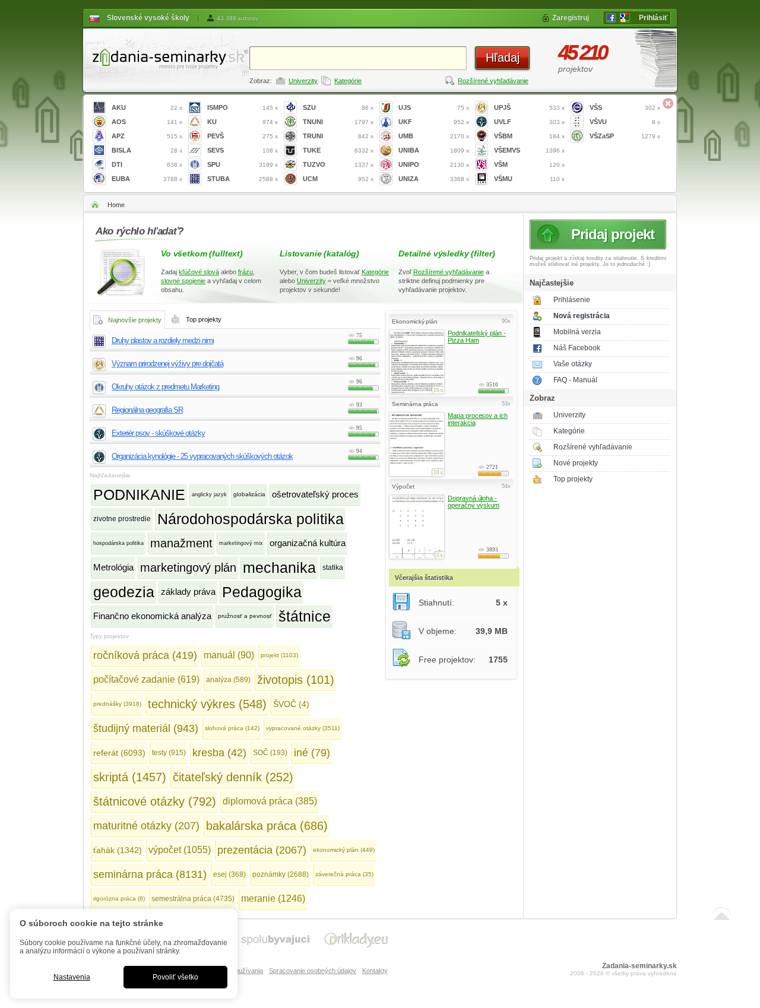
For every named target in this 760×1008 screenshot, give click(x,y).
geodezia (123, 592)
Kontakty (375, 970)
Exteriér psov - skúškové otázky (158, 433)
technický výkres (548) (207, 704)
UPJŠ (529, 107)
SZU (338, 107)
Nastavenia (71, 977)
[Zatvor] (668, 103)
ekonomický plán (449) (344, 850)
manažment (181, 543)
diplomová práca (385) (270, 801)
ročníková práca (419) (145, 655)
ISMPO (242, 107)
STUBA (242, 178)
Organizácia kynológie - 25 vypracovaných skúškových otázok (202, 456)
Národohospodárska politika (250, 519)
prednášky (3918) (117, 703)
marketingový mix (241, 543)
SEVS (242, 150)
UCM (338, 178)
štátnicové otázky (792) (154, 801)
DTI (147, 164)
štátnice (304, 616)
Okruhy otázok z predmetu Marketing (165, 386)
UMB (433, 136)
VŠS (625, 107)
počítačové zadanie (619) (146, 679)
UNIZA (433, 178)
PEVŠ (242, 136)
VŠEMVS (529, 150)
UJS (433, 107)
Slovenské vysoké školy (148, 18)
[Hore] (721, 916)
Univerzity (303, 80)
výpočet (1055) (179, 850)
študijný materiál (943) (145, 728)
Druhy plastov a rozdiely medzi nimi (163, 340)
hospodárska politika (118, 543)
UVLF (529, 121)
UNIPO (433, 164)
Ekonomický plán (415, 321)
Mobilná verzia (577, 332)
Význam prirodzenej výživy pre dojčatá (167, 363)
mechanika (279, 567)
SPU (242, 164)
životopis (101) (295, 679)
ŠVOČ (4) (291, 704)
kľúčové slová (199, 271)
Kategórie (348, 80)
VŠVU (625, 121)
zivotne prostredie (122, 519)
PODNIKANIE (139, 494)
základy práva (188, 592)
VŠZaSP (625, 136)
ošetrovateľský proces (315, 494)
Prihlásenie (571, 300)
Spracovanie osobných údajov (312, 970)
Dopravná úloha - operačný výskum (473, 502)
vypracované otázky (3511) (303, 728)
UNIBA (433, 150)
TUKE (338, 150)
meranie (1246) (273, 898)
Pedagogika (262, 592)
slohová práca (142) (232, 728)
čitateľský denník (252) (233, 777)
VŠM (529, 164)
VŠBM (529, 136)
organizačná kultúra (308, 543)
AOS (147, 121)
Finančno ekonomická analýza (152, 616)
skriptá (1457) (129, 777)
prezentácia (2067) (261, 850)
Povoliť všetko (175, 977)
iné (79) (312, 753)
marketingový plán (188, 567)
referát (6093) (119, 752)
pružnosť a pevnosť (245, 616)
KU (242, 121)
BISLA (147, 150)
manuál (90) (229, 655)
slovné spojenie (183, 280)
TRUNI (338, 136)
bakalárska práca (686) (267, 825)
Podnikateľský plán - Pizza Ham (477, 336)
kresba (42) (219, 753)
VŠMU (529, 178)
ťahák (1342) (117, 850)
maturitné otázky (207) (146, 826)
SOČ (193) (270, 753)
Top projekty (573, 479)
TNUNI (338, 121)
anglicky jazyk (209, 494)
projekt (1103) (279, 655)
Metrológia (113, 567)
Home (116, 204)
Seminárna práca (415, 404)
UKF (433, 121)
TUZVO (338, 164)
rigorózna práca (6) (119, 898)
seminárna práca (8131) (150, 874)
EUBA (147, 178)
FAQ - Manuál (575, 380)
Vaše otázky (572, 364)
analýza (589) (228, 680)
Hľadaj (503, 57)
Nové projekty (575, 463)
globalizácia (249, 494)
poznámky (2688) (280, 874)
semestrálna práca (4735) (193, 899)
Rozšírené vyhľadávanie (493, 80)
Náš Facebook (576, 348)
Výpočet (403, 486)
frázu (245, 271)
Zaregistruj (570, 18)
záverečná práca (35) (344, 874)
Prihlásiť (653, 18)
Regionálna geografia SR (147, 409)
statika (332, 567)
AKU (147, 107)
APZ (147, 136)
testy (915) (169, 753)
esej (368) (229, 874)
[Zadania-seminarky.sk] (166, 56)
